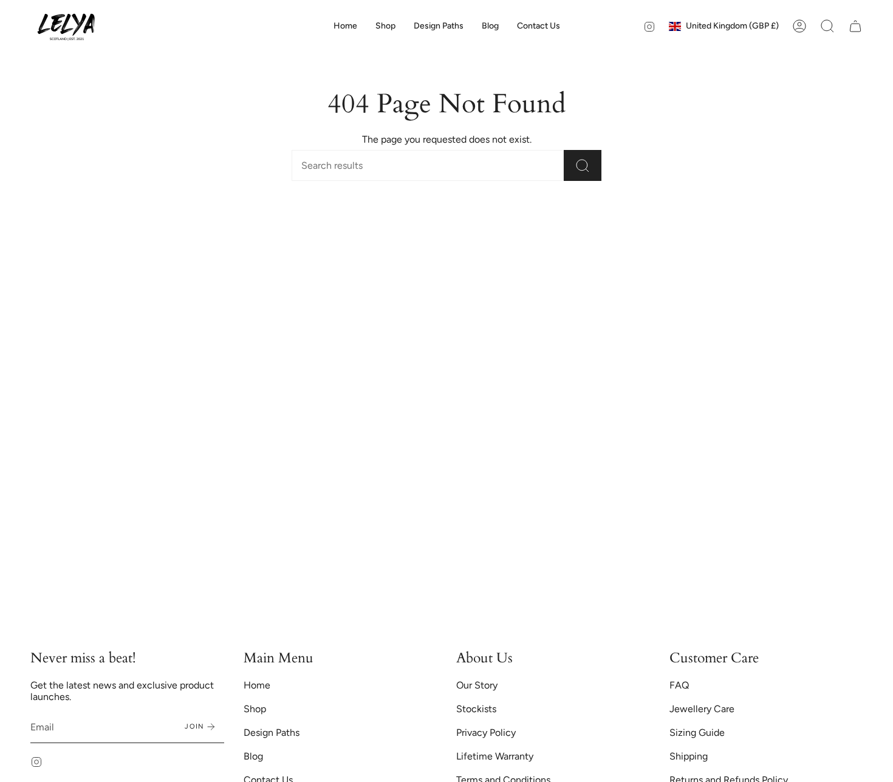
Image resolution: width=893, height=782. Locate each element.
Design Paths (271, 732)
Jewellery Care (701, 709)
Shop (255, 709)
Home (257, 685)
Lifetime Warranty (494, 756)
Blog (253, 756)
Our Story (477, 685)
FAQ (679, 685)
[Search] (582, 165)
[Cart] (855, 26)
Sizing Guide (697, 732)
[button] (385, 26)
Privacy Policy (486, 732)
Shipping (688, 756)
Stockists (476, 709)
